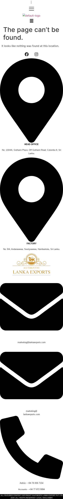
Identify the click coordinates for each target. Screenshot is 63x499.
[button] (31, 21)
